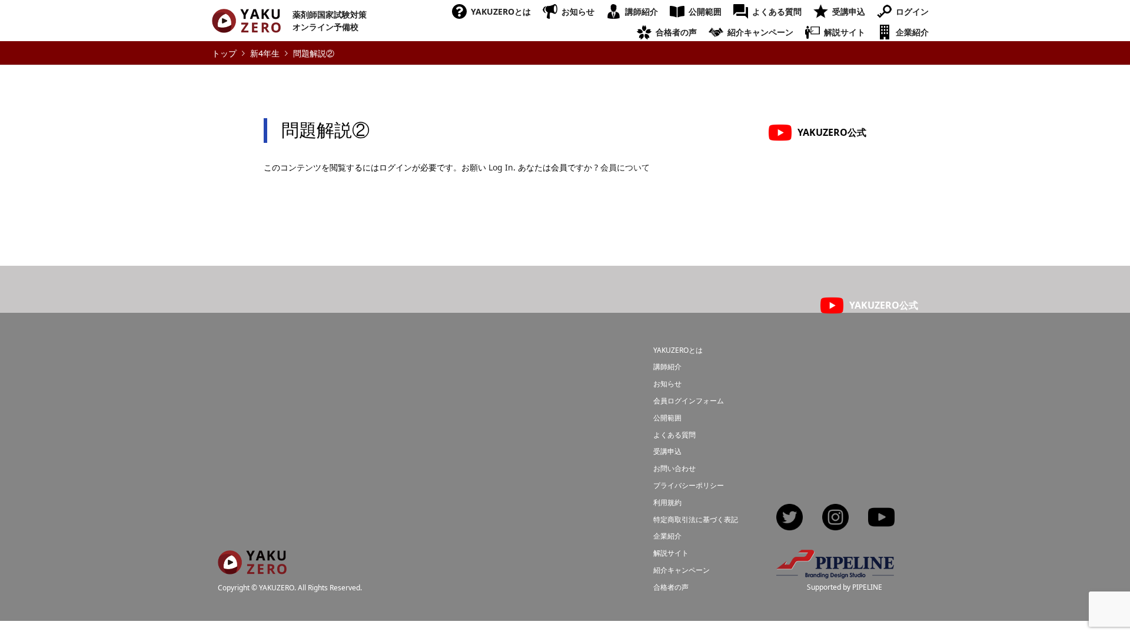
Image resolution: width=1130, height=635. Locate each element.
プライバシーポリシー (688, 485)
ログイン (912, 11)
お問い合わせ (674, 468)
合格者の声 (676, 32)
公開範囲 (705, 11)
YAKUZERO (276, 588)
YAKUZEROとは (501, 11)
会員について (625, 167)
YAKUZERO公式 (831, 132)
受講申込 (848, 11)
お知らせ (577, 11)
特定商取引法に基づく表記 (695, 519)
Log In (500, 167)
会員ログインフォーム (688, 401)
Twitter (789, 518)
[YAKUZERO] (252, 567)
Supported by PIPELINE (844, 587)
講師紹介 (641, 11)
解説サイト (844, 32)
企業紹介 (912, 32)
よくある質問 (777, 11)
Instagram (835, 518)
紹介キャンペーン (760, 32)
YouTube (881, 518)
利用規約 (667, 502)
